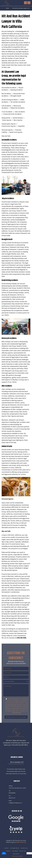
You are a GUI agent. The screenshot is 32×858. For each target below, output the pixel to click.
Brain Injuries (6, 120)
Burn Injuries (18, 120)
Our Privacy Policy (22, 773)
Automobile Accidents (9, 87)
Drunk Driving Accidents (10, 100)
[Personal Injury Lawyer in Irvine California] (7, 3)
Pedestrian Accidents (17, 108)
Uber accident (21, 422)
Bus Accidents (6, 93)
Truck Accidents (7, 112)
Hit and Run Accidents (17, 102)
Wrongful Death (15, 96)
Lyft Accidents (6, 106)
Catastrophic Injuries (9, 124)
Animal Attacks (18, 118)
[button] (28, 2)
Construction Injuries (9, 126)
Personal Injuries (7, 130)
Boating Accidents (16, 90)
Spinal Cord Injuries (15, 132)
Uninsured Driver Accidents (12, 114)
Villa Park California (8, 233)
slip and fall (14, 40)
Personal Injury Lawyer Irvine (14, 771)
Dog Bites (21, 126)
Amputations (6, 118)
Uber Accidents (20, 112)
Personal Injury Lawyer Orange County (16, 769)
